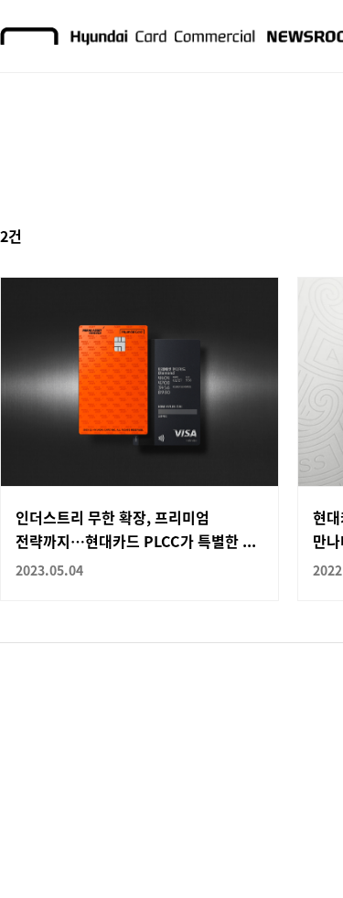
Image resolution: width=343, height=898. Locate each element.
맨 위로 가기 (294, 849)
